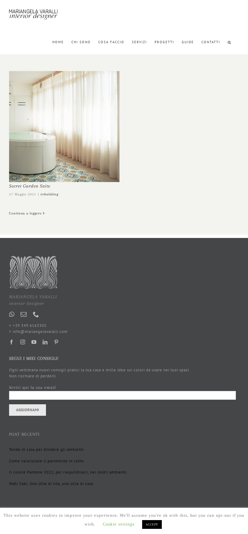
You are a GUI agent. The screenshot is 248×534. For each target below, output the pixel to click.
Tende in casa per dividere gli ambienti (46, 449)
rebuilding (49, 194)
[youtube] (34, 342)
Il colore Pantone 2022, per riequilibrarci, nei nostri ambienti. (68, 472)
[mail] (24, 314)
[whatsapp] (12, 314)
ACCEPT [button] (152, 524)
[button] (229, 41)
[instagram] (22, 342)
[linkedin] (45, 342)
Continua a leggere (25, 213)
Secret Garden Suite (29, 186)
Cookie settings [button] (119, 524)
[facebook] (11, 342)
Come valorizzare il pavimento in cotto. (47, 461)
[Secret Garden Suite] (64, 126)
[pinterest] (56, 342)
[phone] (36, 314)
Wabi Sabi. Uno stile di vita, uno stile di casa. (51, 483)
